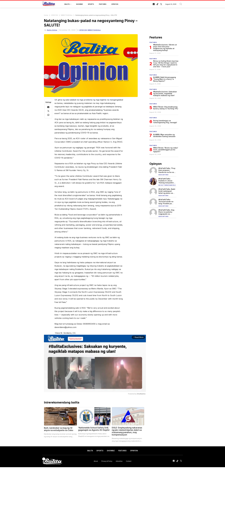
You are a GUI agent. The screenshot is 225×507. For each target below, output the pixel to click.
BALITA (67, 4)
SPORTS (91, 4)
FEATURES (102, 4)
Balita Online (52, 30)
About (96, 461)
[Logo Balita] (48, 4)
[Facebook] (48, 107)
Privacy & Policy (106, 461)
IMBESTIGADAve (66, 15)
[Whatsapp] (48, 115)
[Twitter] (48, 111)
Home (46, 15)
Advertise (119, 461)
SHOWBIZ (79, 4)
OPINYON (114, 4)
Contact (128, 461)
